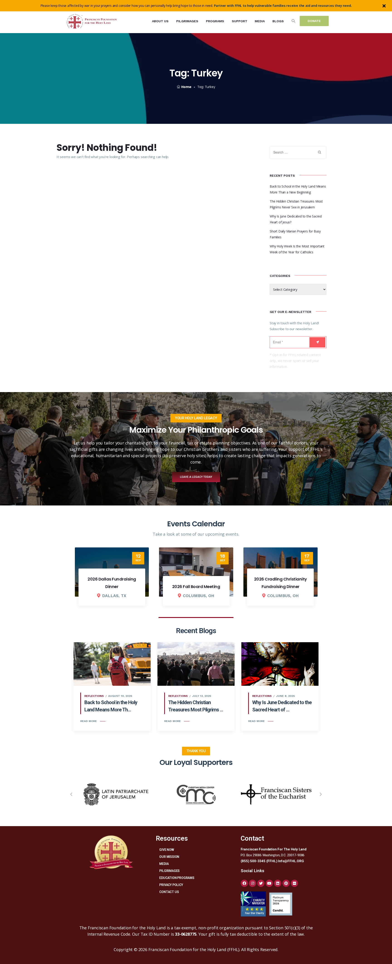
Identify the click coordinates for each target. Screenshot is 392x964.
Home (186, 87)
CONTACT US (169, 892)
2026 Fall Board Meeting (112, 586)
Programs (215, 21)
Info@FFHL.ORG (291, 861)
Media (260, 21)
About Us (160, 21)
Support (239, 21)
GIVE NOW (166, 850)
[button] (71, 794)
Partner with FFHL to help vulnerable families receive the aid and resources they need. (283, 5)
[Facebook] (244, 883)
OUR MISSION (169, 857)
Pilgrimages (187, 21)
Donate (314, 21)
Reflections (94, 696)
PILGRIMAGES (169, 871)
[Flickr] (294, 883)
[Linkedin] (277, 883)
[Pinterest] (286, 883)
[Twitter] (261, 883)
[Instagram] (252, 883)
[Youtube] (269, 883)
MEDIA (164, 864)
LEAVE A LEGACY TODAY (196, 476)
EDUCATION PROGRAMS (176, 878)
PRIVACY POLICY (171, 885)
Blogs (278, 21)
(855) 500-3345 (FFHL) (259, 861)
